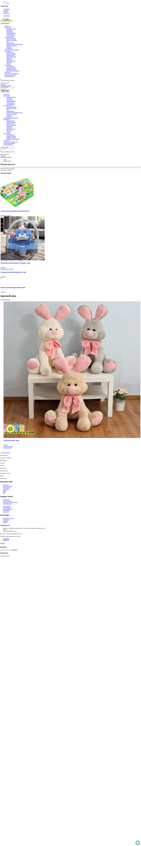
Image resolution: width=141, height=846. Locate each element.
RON (5, 2)
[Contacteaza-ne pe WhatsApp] (138, 843)
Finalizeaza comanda (6, 85)
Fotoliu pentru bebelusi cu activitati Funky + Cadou (13, 272)
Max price (8, 168)
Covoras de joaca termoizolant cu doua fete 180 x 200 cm (15, 211)
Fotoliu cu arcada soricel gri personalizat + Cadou (13, 287)
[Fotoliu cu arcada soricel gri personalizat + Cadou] (4, 284)
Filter (13, 168)
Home (5, 159)
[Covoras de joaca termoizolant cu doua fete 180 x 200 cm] (17, 208)
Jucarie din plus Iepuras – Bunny (11, 440)
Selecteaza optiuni (8, 446)
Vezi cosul (3, 84)
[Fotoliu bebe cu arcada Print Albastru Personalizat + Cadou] (23, 260)
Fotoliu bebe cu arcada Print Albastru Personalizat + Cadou (15, 263)
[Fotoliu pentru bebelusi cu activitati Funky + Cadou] (7, 269)
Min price (3, 168)
